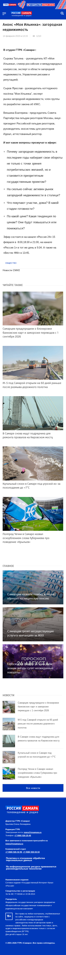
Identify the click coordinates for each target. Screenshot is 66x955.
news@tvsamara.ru (33, 832)
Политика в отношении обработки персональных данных (25, 859)
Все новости (33, 788)
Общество (11, 263)
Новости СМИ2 (11, 270)
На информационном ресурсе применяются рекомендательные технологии (31, 867)
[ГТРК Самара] (21, 14)
